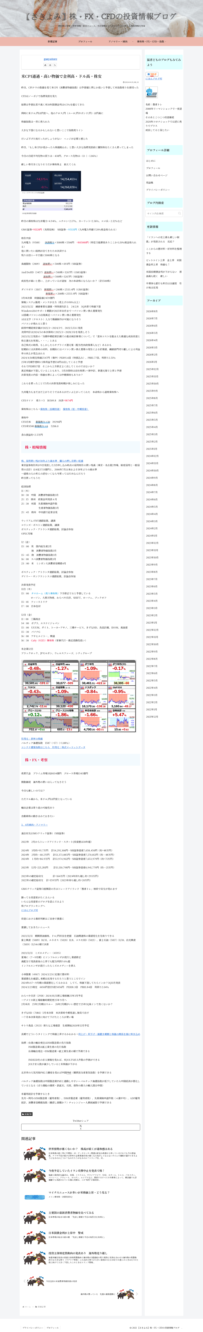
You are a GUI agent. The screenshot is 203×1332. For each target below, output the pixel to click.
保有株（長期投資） (50, 409)
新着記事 (28, 1114)
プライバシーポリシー (158, 189)
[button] (179, 213)
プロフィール (153, 168)
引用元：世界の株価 (32, 738)
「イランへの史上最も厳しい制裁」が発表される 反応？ (162, 239)
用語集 (149, 182)
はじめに (151, 160)
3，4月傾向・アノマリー (34, 824)
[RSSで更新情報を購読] (55, 65)
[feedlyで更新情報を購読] (50, 65)
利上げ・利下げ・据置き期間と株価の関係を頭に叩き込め (109, 1034)
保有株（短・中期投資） (76, 409)
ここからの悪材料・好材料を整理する (164, 251)
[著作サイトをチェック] (45, 65)
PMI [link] (69, 1072)
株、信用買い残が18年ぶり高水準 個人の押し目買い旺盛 (52, 461)
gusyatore (50, 59)
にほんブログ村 (29, 910)
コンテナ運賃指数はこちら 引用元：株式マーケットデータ (53, 747)
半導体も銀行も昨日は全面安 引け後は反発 (164, 285)
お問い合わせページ (156, 175)
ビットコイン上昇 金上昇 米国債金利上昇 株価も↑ (163, 262)
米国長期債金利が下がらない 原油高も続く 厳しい (164, 274)
